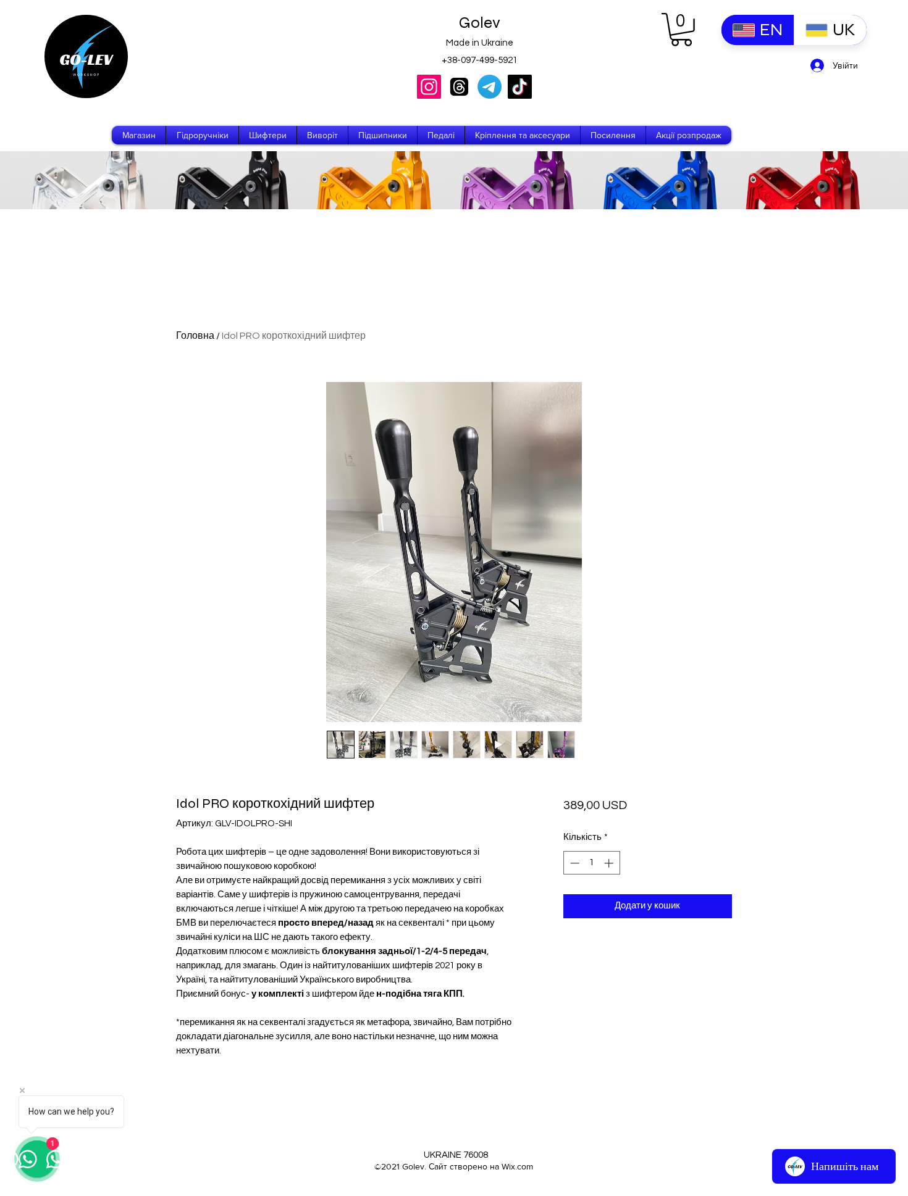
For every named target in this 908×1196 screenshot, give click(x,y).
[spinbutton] (591, 863)
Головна (195, 336)
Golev (479, 22)
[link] (681, 29)
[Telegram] (489, 87)
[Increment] (610, 863)
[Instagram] (429, 87)
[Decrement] (573, 863)
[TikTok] (520, 87)
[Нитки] (459, 87)
